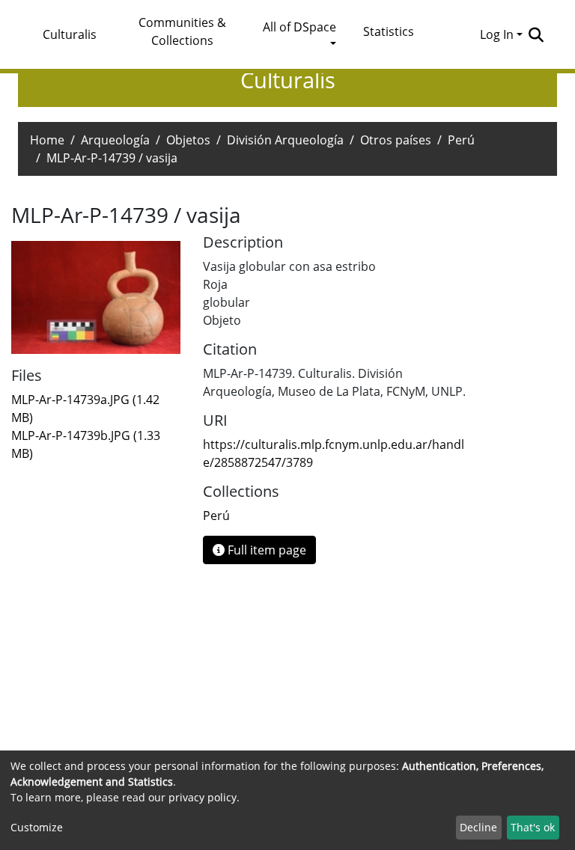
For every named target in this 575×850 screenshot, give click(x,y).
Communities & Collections (182, 31)
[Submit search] (536, 34)
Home (47, 140)
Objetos (188, 140)
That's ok (533, 827)
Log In (497, 34)
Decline (478, 827)
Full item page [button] (265, 550)
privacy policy (202, 797)
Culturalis (70, 34)
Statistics (388, 31)
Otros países (395, 140)
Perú (461, 140)
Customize (36, 827)
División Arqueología (285, 140)
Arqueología (115, 140)
